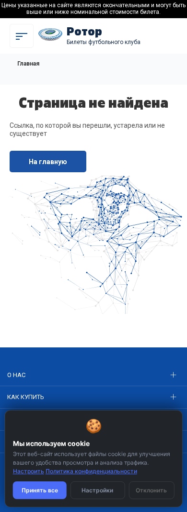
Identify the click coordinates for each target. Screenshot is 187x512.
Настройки (97, 490)
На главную (48, 162)
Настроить (28, 471)
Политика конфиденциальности (91, 471)
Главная (28, 63)
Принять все (40, 490)
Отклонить (151, 490)
